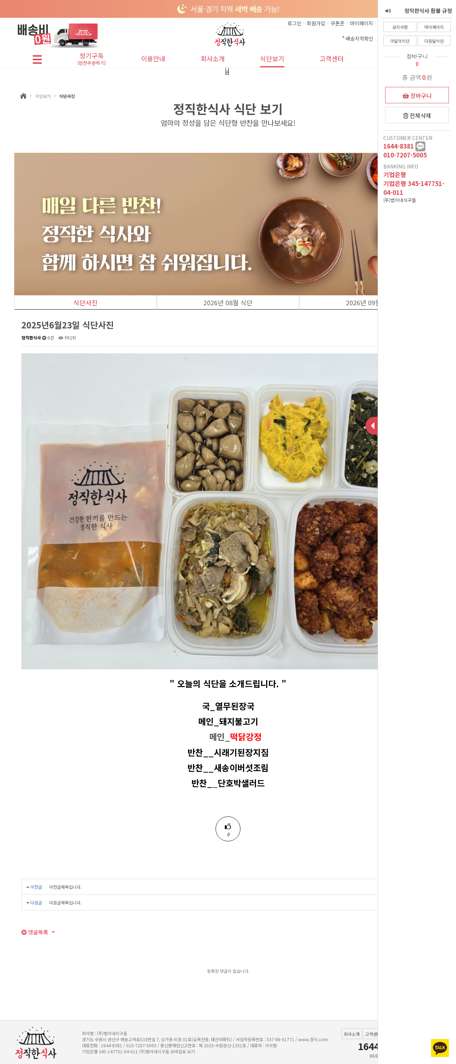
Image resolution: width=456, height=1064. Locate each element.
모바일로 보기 (182, 1051)
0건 (50, 337)
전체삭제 (419, 115)
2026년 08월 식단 (228, 302)
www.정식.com (313, 1039)
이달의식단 (400, 41)
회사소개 (213, 58)
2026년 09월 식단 (370, 302)
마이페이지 (434, 27)
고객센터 (332, 58)
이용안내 (153, 58)
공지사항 (400, 27)
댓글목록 (37, 932)
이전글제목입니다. (65, 887)
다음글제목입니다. (65, 902)
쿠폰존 (337, 23)
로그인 (294, 23)
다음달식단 (434, 41)
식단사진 (85, 302)
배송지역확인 (359, 38)
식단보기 (272, 58)
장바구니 (420, 95)
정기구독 (91, 59)
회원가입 (316, 23)
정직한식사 (31, 337)
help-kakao (420, 146)
